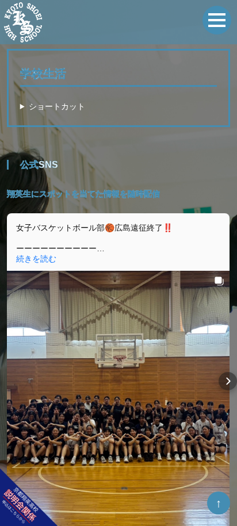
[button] (9, 381)
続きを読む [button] (36, 258)
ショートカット (57, 106)
